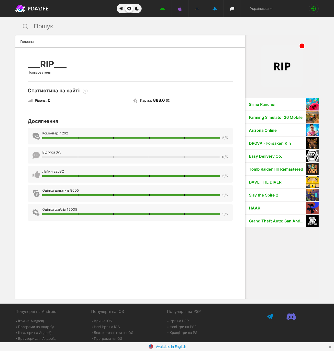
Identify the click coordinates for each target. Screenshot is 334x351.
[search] (157, 26)
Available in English (171, 346)
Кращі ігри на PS (183, 332)
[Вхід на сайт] (314, 8)
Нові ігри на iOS (107, 327)
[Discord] (291, 316)
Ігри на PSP (179, 321)
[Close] (330, 347)
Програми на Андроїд (36, 327)
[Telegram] (270, 316)
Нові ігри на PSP (183, 327)
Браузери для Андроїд (37, 338)
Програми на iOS (108, 338)
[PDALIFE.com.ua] (30, 8)
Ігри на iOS (103, 321)
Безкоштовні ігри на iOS (113, 332)
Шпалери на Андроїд (35, 332)
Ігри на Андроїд (31, 321)
